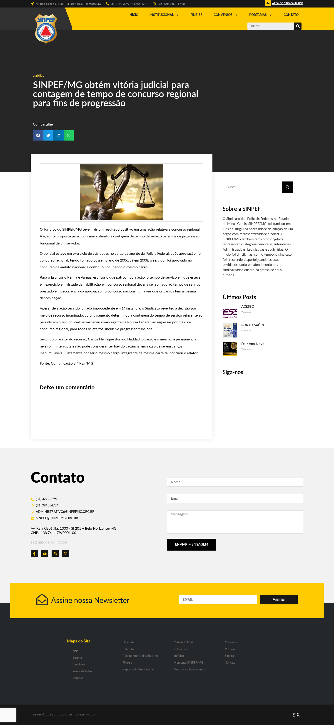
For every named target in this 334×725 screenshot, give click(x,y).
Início (133, 15)
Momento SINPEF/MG (188, 662)
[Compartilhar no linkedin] (58, 135)
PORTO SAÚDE (253, 325)
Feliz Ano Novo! (253, 344)
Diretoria (128, 642)
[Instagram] (65, 553)
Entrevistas (181, 649)
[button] (287, 4)
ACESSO (247, 306)
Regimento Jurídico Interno (140, 656)
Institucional (162, 15)
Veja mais (246, 312)
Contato (291, 15)
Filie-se (196, 15)
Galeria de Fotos (82, 671)
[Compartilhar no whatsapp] (69, 135)
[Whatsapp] (55, 553)
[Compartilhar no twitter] (48, 135)
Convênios (223, 15)
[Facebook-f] (34, 553)
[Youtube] (44, 553)
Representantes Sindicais (139, 669)
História (77, 658)
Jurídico (39, 75)
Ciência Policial (183, 642)
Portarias (258, 15)
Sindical (229, 656)
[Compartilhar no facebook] (38, 135)
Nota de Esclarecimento (189, 669)
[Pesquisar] (298, 26)
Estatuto (128, 649)
